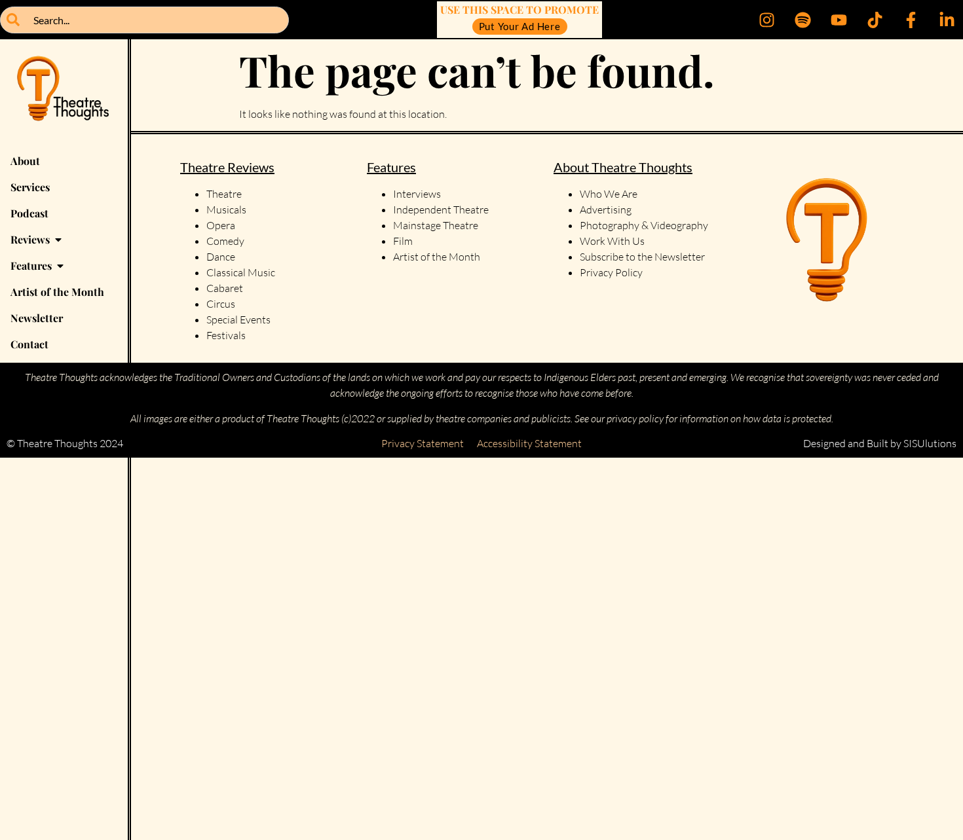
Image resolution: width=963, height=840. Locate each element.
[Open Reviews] (58, 239)
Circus (220, 303)
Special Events (238, 319)
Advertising (606, 209)
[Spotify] (802, 19)
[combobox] (144, 20)
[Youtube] (838, 19)
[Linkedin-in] (946, 19)
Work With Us (613, 240)
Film (403, 240)
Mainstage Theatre (435, 225)
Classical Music (240, 272)
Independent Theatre (441, 209)
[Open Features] (60, 266)
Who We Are (608, 193)
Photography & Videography (644, 225)
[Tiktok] (874, 19)
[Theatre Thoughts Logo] (64, 93)
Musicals (226, 209)
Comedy (225, 240)
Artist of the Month (436, 256)
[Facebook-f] (910, 19)
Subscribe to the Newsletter (642, 256)
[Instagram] (766, 19)
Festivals (226, 335)
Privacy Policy (611, 272)
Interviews (417, 193)
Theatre (224, 193)
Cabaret (224, 288)
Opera (220, 225)
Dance (220, 256)
